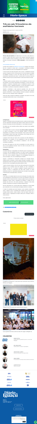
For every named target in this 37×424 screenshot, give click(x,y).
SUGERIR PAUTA (18, 405)
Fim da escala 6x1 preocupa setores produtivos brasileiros (24, 359)
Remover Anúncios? (31, 117)
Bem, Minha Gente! (17, 345)
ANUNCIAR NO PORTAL (18, 408)
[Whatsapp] (20, 20)
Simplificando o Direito (18, 351)
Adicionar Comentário (29, 214)
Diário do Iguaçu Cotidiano (7, 330)
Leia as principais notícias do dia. (9, 64)
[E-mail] (22, 20)
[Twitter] (18, 20)
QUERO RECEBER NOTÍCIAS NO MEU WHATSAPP (18, 202)
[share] (24, 20)
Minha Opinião (17, 358)
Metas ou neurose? (17, 366)
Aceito (24, 421)
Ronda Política (17, 338)
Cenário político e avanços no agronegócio (21, 346)
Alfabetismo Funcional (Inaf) (19, 66)
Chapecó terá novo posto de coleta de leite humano (15, 307)
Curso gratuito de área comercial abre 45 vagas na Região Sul (17, 331)
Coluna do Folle (17, 364)
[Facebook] (17, 20)
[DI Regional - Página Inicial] (9, 373)
